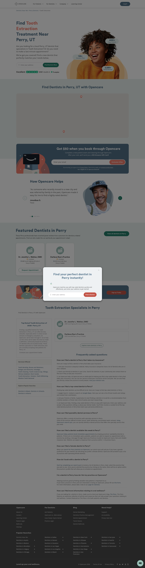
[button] (90, 294)
